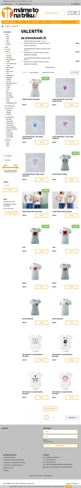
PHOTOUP (39, 475)
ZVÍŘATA (8, 79)
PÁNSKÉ (8, 112)
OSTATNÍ (35, 22)
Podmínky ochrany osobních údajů (13, 460)
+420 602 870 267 (8, 4)
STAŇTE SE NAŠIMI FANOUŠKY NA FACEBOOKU (59, 465)
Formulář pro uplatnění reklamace (13, 465)
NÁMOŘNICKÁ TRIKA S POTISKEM (10, 205)
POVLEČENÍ (9, 121)
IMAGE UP (32, 475)
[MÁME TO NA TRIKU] (20, 13)
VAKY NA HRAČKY (11, 127)
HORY (8, 99)
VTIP (7, 74)
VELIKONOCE (10, 75)
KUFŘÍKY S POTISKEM (9, 132)
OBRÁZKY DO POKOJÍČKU (10, 124)
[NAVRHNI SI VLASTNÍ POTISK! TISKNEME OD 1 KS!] (2, 26)
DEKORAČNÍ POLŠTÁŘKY (9, 136)
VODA (8, 101)
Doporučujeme (34, 73)
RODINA (8, 44)
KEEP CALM (9, 72)
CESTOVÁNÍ (9, 97)
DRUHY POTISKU (8, 468)
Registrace (46, 440)
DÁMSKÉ (8, 114)
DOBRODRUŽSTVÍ (11, 103)
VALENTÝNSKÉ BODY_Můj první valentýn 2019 (37, 50)
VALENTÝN (9, 54)
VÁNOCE (8, 56)
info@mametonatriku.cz (24, 4)
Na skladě (8, 156)
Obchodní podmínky (9, 457)
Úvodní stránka (9, 22)
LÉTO (7, 89)
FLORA (8, 87)
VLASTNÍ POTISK (55, 22)
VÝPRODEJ (8, 140)
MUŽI (7, 36)
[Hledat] (65, 13)
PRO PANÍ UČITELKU (9, 94)
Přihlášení (76, 4)
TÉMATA (44, 22)
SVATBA (8, 81)
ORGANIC (9, 110)
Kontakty (6, 470)
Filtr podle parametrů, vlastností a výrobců (10, 171)
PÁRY (7, 42)
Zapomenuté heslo (48, 442)
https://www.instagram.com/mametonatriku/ (59, 467)
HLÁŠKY (8, 85)
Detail (42, 105)
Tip (7, 162)
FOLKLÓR (9, 58)
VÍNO (7, 70)
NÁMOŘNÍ (9, 77)
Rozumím (68, 486)
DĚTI (7, 40)
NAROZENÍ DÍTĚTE (11, 83)
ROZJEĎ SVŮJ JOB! (9, 202)
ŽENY (7, 38)
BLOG (5, 199)
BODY (27, 22)
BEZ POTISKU (9, 108)
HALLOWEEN (9, 68)
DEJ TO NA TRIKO (9, 209)
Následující (72, 418)
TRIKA (20, 22)
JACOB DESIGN (9, 117)
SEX (7, 91)
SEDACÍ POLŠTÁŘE (11, 129)
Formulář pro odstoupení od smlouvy (14, 463)
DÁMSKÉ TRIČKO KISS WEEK (35, 41)
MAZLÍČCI (9, 119)
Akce (7, 158)
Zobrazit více (50, 67)
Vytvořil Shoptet (73, 484)
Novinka (8, 160)
